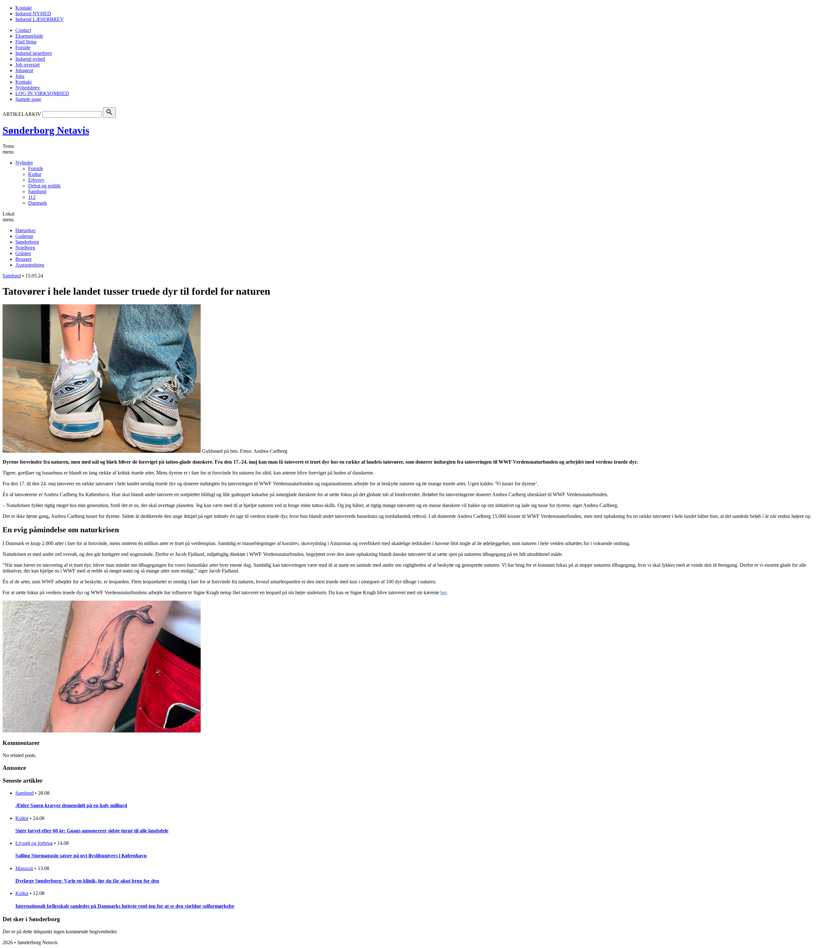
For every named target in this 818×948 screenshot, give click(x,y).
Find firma (25, 41)
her (443, 592)
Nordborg (25, 247)
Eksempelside (29, 36)
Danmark (37, 203)
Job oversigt (27, 64)
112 (31, 197)
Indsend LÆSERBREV (39, 19)
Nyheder (24, 162)
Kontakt (23, 8)
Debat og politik (44, 185)
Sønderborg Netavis (46, 130)
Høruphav (25, 230)
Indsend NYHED (33, 13)
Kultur (34, 174)
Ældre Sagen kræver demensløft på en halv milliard (71, 805)
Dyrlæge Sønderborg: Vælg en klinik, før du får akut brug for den (87, 881)
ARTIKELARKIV (22, 114)
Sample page (28, 99)
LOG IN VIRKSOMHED (42, 93)
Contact (23, 30)
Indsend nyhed (30, 59)
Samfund (37, 191)
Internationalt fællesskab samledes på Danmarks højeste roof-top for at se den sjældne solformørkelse (124, 906)
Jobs (19, 76)
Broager (23, 259)
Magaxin (24, 868)
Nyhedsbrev (27, 87)
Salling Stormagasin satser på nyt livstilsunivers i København (81, 855)
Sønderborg (27, 242)
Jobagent (24, 70)
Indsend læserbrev (33, 53)
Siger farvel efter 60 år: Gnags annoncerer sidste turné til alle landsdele (91, 830)
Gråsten (23, 253)
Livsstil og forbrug (34, 843)
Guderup (24, 236)
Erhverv (36, 180)
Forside (22, 47)
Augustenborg (29, 265)
